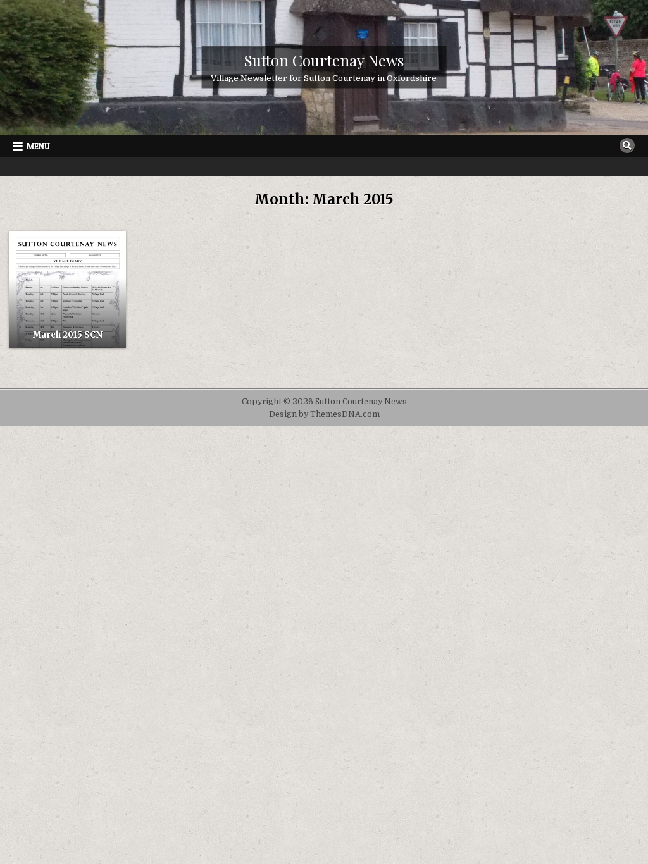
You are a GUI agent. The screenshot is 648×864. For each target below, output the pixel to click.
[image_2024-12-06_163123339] (67, 289)
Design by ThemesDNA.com (324, 414)
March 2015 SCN (68, 335)
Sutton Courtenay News (324, 60)
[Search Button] (627, 145)
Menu (38, 146)
